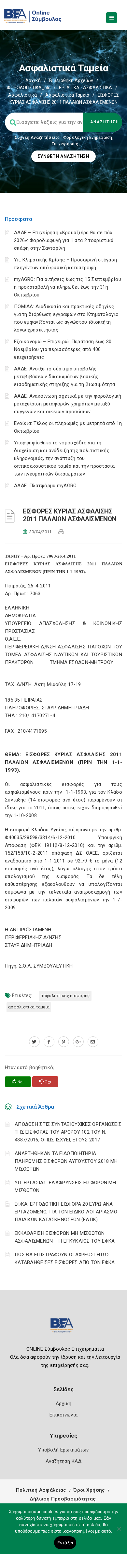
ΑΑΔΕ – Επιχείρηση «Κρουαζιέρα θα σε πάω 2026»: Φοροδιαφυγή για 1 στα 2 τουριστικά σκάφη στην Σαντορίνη (64, 240)
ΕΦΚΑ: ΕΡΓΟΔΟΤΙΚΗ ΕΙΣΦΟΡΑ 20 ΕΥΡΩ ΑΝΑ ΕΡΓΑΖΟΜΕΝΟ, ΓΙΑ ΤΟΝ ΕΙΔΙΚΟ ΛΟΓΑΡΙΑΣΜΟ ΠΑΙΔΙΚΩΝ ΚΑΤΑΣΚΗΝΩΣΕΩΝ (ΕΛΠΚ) (66, 1212)
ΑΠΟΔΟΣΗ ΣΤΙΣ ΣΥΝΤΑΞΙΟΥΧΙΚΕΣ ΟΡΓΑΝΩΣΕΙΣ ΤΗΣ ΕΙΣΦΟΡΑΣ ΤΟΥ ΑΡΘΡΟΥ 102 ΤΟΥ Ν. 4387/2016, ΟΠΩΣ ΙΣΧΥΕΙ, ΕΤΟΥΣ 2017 (68, 1132)
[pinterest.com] (63, 1042)
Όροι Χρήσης (89, 1490)
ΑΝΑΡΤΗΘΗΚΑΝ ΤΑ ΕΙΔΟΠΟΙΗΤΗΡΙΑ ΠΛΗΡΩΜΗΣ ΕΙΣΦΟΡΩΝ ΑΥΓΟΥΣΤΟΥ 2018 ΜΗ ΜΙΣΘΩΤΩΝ (66, 1161)
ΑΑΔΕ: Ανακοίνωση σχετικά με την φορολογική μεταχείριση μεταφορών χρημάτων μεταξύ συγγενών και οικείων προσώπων (67, 404)
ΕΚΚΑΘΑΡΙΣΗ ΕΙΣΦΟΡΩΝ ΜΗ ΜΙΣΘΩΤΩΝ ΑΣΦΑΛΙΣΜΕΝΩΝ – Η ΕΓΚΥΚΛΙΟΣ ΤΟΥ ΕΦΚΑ (65, 1237)
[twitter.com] (34, 1042)
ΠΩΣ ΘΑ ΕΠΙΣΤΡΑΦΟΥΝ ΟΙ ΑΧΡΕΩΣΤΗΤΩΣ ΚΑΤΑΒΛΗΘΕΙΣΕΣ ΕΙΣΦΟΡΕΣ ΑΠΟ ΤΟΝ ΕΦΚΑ (65, 1258)
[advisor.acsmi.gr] (93, 1042)
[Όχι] (119, 1531)
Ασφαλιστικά (22, 95)
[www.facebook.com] (49, 1042)
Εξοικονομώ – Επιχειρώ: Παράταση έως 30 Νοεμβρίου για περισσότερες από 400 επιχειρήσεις (62, 349)
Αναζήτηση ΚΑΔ (63, 1461)
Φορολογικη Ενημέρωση (87, 137)
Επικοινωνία (63, 1415)
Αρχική (33, 80)
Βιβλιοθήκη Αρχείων (71, 80)
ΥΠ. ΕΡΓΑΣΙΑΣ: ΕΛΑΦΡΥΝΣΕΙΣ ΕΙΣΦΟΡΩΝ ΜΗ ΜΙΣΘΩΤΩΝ (65, 1186)
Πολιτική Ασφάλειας (41, 1490)
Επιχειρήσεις (65, 143)
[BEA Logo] (63, 1328)
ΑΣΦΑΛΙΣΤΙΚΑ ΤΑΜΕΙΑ (28, 1007)
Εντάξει (65, 1542)
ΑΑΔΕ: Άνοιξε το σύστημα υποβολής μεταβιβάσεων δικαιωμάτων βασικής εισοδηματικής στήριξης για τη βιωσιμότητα (64, 376)
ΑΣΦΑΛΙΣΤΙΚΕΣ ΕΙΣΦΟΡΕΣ (65, 995)
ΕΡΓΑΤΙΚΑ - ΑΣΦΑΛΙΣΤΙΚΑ (85, 87)
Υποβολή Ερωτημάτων (63, 1450)
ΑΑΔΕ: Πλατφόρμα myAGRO (45, 485)
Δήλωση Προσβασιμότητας (63, 1499)
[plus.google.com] (78, 1042)
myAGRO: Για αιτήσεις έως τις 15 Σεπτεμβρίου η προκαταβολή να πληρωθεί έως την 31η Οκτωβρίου (67, 287)
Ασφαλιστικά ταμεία (67, 95)
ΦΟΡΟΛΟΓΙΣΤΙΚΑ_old (28, 87)
